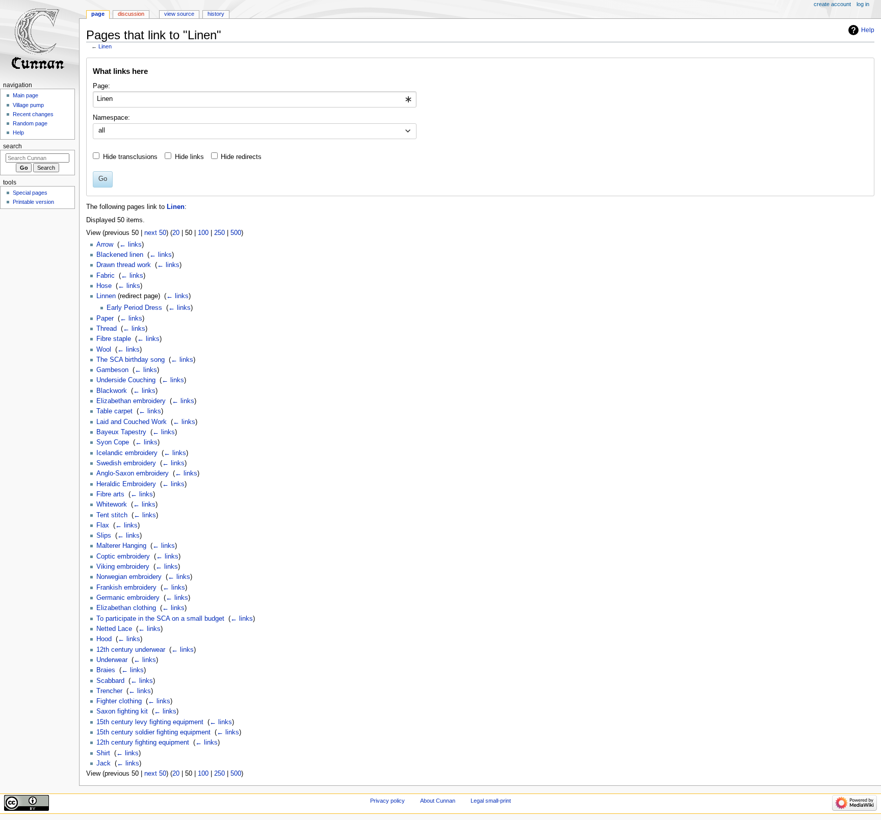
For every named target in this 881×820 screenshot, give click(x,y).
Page (98, 14)
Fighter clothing (119, 701)
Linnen (106, 296)
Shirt (103, 753)
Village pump (28, 105)
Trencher (109, 691)
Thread (106, 328)
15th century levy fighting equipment (149, 722)
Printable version (33, 202)
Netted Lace (114, 628)
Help (867, 30)
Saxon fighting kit (122, 711)
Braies (105, 670)
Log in (863, 4)
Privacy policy (387, 801)
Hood (104, 639)
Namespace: (111, 117)
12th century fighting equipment (142, 742)
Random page (30, 123)
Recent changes (33, 114)
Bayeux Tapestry (121, 432)
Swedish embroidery (126, 463)
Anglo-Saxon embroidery (132, 473)
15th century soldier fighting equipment (153, 732)
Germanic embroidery (128, 597)
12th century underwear (130, 649)
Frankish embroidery (126, 587)
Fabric (105, 275)
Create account (832, 4)
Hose (104, 285)
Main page (25, 95)
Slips (103, 535)
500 (235, 232)
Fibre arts (110, 494)
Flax (102, 525)
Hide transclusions (130, 157)
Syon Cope (112, 442)
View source (179, 14)
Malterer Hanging (121, 545)
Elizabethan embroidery (131, 401)
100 (203, 232)
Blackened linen (119, 254)
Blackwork (111, 390)
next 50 (155, 232)
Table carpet (114, 411)
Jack (103, 763)
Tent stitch (111, 515)
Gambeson (112, 370)
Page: (101, 86)
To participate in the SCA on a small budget (160, 618)
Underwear (111, 660)
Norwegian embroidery (129, 576)
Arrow (104, 244)
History (216, 14)
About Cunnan (437, 801)
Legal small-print (491, 801)
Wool (103, 349)
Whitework (111, 504)
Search (12, 146)
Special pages (30, 193)
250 (219, 232)
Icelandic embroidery (127, 453)
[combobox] (255, 99)
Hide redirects (241, 157)
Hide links (189, 157)
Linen (105, 46)
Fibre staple (113, 338)
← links (130, 244)
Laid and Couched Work (131, 422)
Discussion (131, 14)
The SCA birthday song (130, 359)
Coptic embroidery (123, 556)
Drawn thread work (123, 265)
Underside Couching (126, 380)
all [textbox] (101, 130)
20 (175, 232)
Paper (105, 318)
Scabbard (110, 680)
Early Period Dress (134, 307)
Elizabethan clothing (126, 608)
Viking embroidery (122, 566)
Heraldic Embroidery (126, 484)
